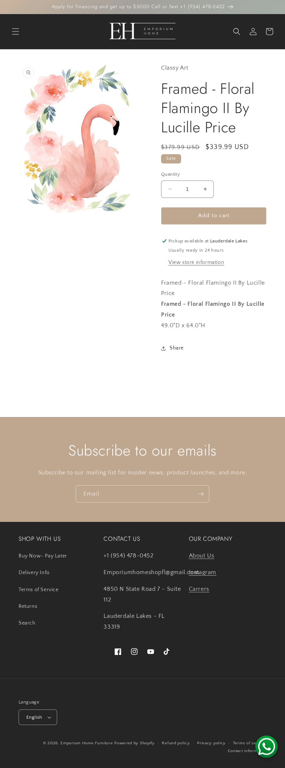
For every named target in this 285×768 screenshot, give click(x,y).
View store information (196, 262)
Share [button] (177, 348)
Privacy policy (211, 743)
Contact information (247, 751)
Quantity (170, 174)
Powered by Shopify (134, 743)
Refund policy (176, 743)
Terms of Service (39, 590)
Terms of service (249, 743)
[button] (15, 31)
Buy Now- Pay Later (43, 556)
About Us (201, 555)
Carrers (199, 589)
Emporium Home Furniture (86, 743)
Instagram (202, 572)
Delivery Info (34, 573)
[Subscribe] (201, 494)
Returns (28, 606)
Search (27, 623)
